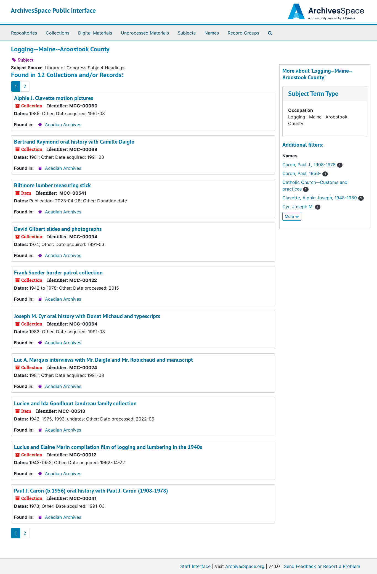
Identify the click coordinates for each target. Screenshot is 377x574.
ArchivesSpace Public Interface (53, 10)
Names (212, 33)
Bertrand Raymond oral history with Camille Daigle (74, 141)
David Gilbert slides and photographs (58, 228)
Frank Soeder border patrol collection (58, 272)
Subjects (187, 33)
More (290, 216)
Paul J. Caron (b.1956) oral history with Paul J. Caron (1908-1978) (91, 490)
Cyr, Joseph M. (298, 206)
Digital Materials (95, 33)
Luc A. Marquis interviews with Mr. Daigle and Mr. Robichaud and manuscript (103, 359)
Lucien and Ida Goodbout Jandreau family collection (75, 403)
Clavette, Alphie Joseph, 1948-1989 (320, 197)
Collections (57, 33)
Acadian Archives (63, 124)
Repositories (24, 33)
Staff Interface (195, 566)
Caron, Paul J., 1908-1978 (309, 164)
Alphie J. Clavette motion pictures (53, 98)
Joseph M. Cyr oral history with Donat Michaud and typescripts (87, 316)
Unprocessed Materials (145, 33)
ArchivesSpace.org (244, 566)
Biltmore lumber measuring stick (52, 185)
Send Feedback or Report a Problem (322, 566)
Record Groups (243, 33)
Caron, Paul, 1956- (302, 173)
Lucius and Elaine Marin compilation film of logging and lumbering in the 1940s (108, 447)
